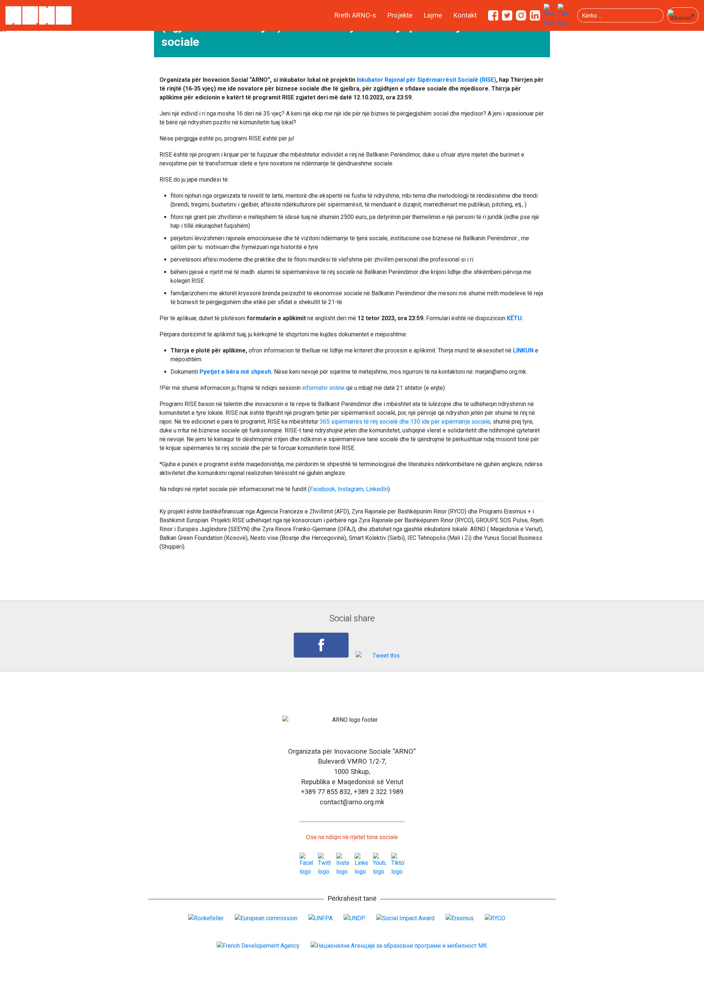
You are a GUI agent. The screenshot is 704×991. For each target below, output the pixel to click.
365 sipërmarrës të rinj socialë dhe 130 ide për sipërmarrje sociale (405, 421)
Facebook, (323, 489)
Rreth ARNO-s (355, 15)
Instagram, (351, 489)
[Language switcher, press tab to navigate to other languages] (682, 15)
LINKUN (523, 350)
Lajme (432, 15)
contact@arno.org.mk (352, 802)
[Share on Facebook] (321, 645)
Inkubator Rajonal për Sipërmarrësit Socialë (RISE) (425, 79)
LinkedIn (377, 489)
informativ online (323, 387)
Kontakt (465, 15)
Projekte (399, 15)
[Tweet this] (383, 655)
